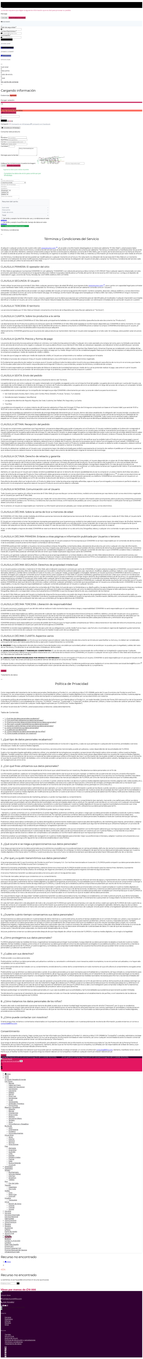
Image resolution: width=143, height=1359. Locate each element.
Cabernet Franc (15, 1085)
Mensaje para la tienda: (9, 155)
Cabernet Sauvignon (17, 1087)
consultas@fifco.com (9, 1023)
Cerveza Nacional (11, 1217)
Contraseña (6, 35)
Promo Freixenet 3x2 (13, 1248)
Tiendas (8, 1334)
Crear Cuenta (8, 48)
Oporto (11, 1139)
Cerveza (8, 1211)
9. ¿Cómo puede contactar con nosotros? (21, 733)
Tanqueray (13, 1200)
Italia (10, 1161)
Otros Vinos (9, 1135)
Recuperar (6, 56)
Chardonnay (13, 1113)
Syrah (11, 1100)
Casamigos (13, 1187)
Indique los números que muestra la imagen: (18, 163)
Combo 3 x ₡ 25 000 (12, 1241)
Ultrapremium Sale (12, 1252)
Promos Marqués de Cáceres (16, 1250)
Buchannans (13, 1172)
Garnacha (12, 1091)
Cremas (11, 1207)
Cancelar (4, 17)
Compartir (5, 124)
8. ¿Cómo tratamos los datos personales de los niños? (25, 731)
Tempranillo (13, 1102)
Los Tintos (8, 1081)
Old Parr (12, 1176)
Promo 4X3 (9, 1246)
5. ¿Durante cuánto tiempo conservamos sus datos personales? (29, 726)
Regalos (8, 1224)
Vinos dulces (13, 1144)
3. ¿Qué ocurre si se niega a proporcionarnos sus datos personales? (30, 722)
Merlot (11, 1094)
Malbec (11, 1092)
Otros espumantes (16, 1133)
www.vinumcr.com (48, 248)
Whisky (7, 1170)
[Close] (1, 7)
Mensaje (4, 14)
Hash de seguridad (8, 27)
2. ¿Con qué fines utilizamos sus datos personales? (24, 720)
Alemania (12, 1148)
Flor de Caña (13, 1183)
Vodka (7, 1191)
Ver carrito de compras (9, 82)
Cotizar (4, 120)
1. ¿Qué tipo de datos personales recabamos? (22, 718)
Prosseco (12, 1131)
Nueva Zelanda (15, 1163)
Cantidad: (4, 146)
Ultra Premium (10, 1220)
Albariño (12, 1109)
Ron (6, 1181)
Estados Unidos (14, 1157)
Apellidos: (4, 140)
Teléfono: (4, 144)
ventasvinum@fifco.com (12, 1299)
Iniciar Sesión (7, 39)
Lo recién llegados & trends (15, 1079)
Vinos (7, 1076)
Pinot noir (12, 1096)
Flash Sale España (11, 1244)
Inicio (9, 1074)
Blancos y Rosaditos (12, 1107)
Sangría (12, 1141)
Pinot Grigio (13, 1115)
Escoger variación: (8, 100)
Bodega (8, 1239)
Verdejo (12, 1120)
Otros (7, 1202)
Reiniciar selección (9, 108)
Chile (10, 1154)
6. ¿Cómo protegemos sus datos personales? (22, 728)
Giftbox (7, 1230)
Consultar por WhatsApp (11, 127)
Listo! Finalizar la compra (17, 17)
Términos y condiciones (14, 1342)
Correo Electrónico (9, 31)
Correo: (3, 142)
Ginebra (8, 1198)
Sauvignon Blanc (15, 1118)
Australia (12, 1152)
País (6, 1146)
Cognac (11, 1206)
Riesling (12, 1117)
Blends (11, 1083)
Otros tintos (13, 1105)
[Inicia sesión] (1, 1063)
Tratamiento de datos (13, 1344)
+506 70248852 (8, 1302)
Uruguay (12, 1165)
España (11, 1155)
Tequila (8, 1185)
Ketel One (13, 1194)
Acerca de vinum (11, 1338)
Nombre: (4, 138)
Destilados (9, 1167)
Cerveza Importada (12, 1215)
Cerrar (4, 165)
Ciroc (10, 1193)
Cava (10, 1128)
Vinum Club (9, 1233)
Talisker (12, 1180)
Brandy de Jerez (15, 1204)
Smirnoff (12, 1196)
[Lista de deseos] (1, 1065)
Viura (11, 1122)
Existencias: (5, 95)
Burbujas (8, 1126)
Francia (11, 1159)
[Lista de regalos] (1, 1067)
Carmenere (13, 1089)
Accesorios (9, 1228)
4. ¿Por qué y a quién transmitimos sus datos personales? (27, 724)
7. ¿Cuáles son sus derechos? (16, 730)
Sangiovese (13, 1098)
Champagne (13, 1130)
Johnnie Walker (15, 1174)
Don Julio (12, 1189)
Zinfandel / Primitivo (16, 1104)
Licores (11, 1209)
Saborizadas (9, 1219)
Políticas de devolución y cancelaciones (20, 1340)
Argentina (12, 1150)
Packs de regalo (11, 1231)
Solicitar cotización (13, 165)
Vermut (12, 1143)
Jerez (11, 1137)
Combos (8, 1243)
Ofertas (8, 1235)
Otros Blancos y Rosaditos (19, 1124)
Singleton (12, 1178)
